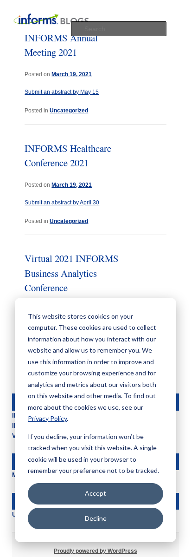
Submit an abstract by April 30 (62, 202)
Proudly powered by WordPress (95, 551)
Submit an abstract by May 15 (62, 92)
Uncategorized (69, 110)
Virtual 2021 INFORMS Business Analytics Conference (72, 273)
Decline (96, 518)
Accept (95, 493)
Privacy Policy (47, 418)
